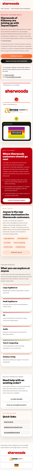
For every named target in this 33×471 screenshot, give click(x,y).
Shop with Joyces (16, 252)
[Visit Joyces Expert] (16, 110)
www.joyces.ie (6, 40)
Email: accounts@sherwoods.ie (16, 405)
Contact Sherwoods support (16, 200)
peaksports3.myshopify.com (13, 427)
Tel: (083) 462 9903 (16, 399)
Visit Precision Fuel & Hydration (20, 8)
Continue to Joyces (16, 56)
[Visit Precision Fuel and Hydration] (16, 133)
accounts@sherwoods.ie (13, 77)
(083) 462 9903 (9, 75)
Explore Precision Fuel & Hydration (16, 61)
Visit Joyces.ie (5, 8)
